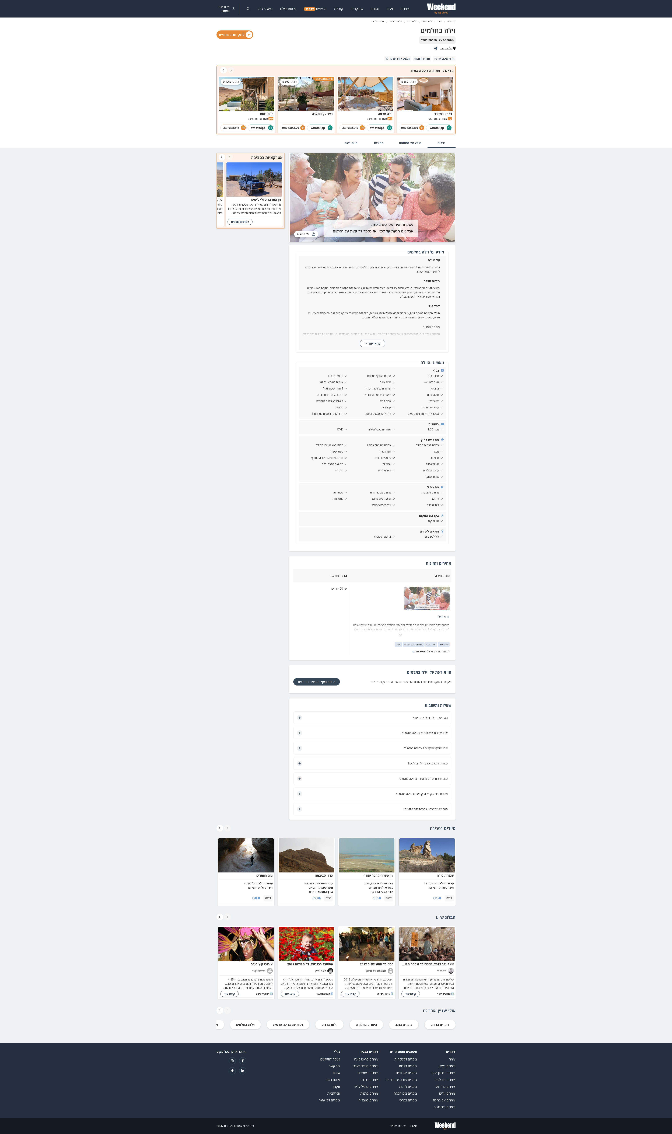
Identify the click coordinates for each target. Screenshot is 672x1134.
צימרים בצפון (447, 1066)
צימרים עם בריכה (444, 1100)
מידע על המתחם (410, 143)
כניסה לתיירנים (330, 1059)
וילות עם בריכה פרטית (288, 1024)
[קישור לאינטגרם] (232, 1061)
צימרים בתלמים (366, 1024)
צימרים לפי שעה (329, 1100)
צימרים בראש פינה (366, 1059)
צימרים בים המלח (405, 1093)
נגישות (413, 1126)
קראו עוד (374, 343)
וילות (440, 21)
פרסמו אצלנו (288, 9)
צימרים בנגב (403, 1024)
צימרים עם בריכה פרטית (401, 1080)
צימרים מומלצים (445, 1080)
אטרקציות (333, 1093)
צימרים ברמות (369, 1093)
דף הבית (451, 21)
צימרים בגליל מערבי (365, 1066)
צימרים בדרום (440, 1024)
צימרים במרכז (408, 1100)
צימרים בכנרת (369, 1080)
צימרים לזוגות (408, 1086)
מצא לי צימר (265, 9)
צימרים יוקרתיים (406, 1073)
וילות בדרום (427, 21)
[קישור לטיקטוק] (232, 1070)
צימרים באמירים (368, 1073)
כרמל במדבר (443, 114)
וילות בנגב (411, 21)
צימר (452, 1059)
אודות (336, 1073)
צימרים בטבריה (369, 1100)
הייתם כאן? (316, 682)
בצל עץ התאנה (322, 114)
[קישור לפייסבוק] (242, 1061)
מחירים (379, 143)
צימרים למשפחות (405, 1059)
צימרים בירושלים (445, 1107)
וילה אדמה (385, 114)
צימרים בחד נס (446, 1086)
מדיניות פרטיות (398, 1126)
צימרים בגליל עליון (366, 1086)
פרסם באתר (332, 1080)
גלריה (441, 143)
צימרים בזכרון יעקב (443, 1073)
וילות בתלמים (395, 21)
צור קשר (334, 1066)
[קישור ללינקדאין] (242, 1070)
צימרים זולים (447, 1093)
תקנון (336, 1086)
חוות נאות (266, 114)
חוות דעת (350, 143)
